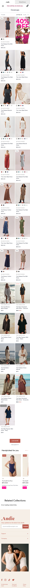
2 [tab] (7, 36)
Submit (25, 526)
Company (5, 538)
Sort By (24, 14)
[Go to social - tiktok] (9, 580)
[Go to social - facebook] (1, 580)
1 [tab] (6, 36)
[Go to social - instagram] (5, 580)
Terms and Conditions (14, 585)
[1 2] (7, 27)
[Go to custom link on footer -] (15, 557)
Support (5, 533)
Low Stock (3, 405)
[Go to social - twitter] (13, 580)
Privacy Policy (24, 585)
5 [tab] (26, 450)
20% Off (17, 283)
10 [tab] (27, 450)
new (2, 18)
